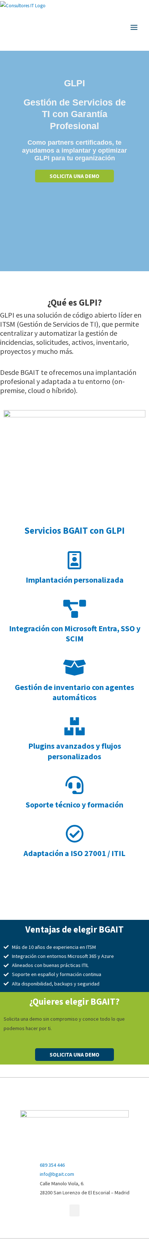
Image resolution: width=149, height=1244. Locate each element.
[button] (74, 1210)
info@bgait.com (57, 1174)
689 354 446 (52, 1165)
